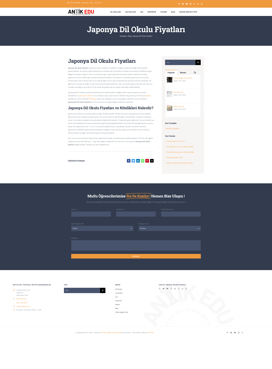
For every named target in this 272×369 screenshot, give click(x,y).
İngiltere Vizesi (179, 106)
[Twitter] (133, 160)
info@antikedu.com (23, 306)
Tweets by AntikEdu (172, 128)
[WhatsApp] (142, 160)
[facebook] (179, 4)
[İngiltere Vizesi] (169, 107)
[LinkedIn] (138, 160)
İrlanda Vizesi (178, 92)
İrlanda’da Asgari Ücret (174, 157)
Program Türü (144, 224)
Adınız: (74, 209)
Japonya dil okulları (86, 96)
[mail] (198, 4)
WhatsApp (92, 99)
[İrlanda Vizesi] (169, 93)
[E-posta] (151, 160)
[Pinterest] (147, 160)
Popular (171, 72)
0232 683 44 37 (21, 299)
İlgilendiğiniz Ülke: (77, 224)
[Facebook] (128, 160)
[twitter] (183, 4)
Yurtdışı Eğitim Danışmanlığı (111, 333)
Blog (129, 36)
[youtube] (187, 4)
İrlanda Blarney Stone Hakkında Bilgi (179, 147)
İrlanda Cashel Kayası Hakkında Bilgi (179, 163)
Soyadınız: (120, 209)
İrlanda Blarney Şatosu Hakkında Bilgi (180, 152)
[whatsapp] (194, 4)
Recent (183, 72)
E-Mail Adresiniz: (167, 209)
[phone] (202, 4)
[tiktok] (175, 288)
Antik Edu (150, 333)
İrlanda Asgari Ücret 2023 (183, 78)
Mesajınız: (74, 238)
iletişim (148, 96)
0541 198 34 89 (21, 303)
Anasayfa (123, 36)
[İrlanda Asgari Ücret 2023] (169, 79)
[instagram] (190, 4)
